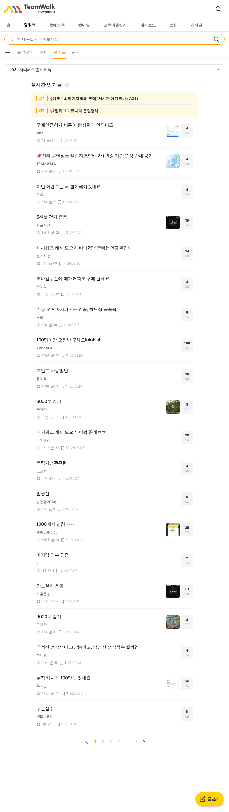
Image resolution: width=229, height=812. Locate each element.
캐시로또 (148, 24)
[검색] (218, 9)
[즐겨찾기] (67, 84)
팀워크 (30, 24)
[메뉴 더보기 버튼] (8, 52)
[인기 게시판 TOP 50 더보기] (218, 70)
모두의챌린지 (115, 24)
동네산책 (57, 24)
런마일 (84, 24)
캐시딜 (196, 24)
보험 (173, 24)
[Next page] (143, 741)
